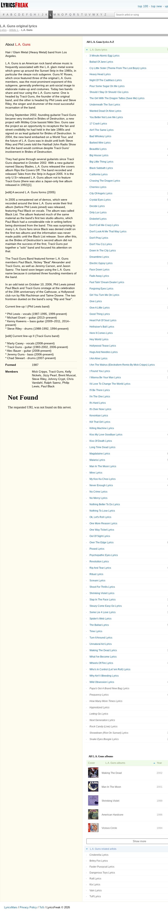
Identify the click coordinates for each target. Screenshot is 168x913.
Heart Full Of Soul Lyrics (103, 320)
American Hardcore (112, 814)
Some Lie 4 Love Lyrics (103, 612)
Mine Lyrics (96, 472)
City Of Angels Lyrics (101, 193)
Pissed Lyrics (97, 548)
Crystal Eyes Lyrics (100, 199)
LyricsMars (10, 907)
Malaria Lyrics (97, 460)
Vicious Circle (109, 828)
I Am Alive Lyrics (98, 358)
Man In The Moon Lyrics (103, 466)
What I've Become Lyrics (103, 656)
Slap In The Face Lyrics (103, 599)
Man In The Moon (111, 786)
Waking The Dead (112, 773)
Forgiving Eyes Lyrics (101, 288)
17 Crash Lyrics (98, 123)
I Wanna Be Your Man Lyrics (105, 377)
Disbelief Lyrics (98, 218)
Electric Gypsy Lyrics (101, 263)
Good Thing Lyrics (100, 314)
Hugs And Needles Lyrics (104, 352)
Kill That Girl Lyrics (100, 421)
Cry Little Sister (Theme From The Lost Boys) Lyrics (118, 68)
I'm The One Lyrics (100, 396)
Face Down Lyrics (99, 269)
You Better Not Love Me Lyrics (106, 117)
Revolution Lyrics (99, 561)
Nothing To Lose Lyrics (102, 510)
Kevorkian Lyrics (99, 415)
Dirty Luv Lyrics (98, 212)
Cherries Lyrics (98, 187)
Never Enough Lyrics (101, 485)
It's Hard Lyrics (98, 402)
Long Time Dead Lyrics (102, 447)
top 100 (143, 6)
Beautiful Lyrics (98, 149)
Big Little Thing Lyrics (101, 161)
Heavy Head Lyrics (100, 74)
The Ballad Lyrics (99, 625)
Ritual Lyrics (96, 574)
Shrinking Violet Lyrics (102, 593)
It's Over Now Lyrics (100, 409)
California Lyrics (99, 174)
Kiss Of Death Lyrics (101, 441)
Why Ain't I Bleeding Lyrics (104, 675)
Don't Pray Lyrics (99, 237)
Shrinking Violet (110, 800)
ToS (41, 907)
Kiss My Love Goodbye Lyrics (106, 434)
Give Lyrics (96, 301)
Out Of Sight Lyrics (100, 536)
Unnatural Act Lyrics (101, 644)
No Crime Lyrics (98, 491)
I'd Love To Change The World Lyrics (110, 383)
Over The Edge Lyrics (102, 542)
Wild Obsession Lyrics (102, 682)
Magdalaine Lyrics (100, 453)
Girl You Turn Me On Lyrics (104, 295)
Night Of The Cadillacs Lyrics (106, 80)
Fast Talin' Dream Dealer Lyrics (107, 282)
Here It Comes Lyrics (101, 333)
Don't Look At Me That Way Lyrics (108, 231)
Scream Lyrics (97, 580)
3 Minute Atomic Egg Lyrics (104, 55)
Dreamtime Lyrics (99, 256)
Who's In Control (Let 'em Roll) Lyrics (110, 669)
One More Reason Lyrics (103, 523)
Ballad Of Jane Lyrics (101, 61)
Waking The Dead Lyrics (103, 650)
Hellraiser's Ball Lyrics (102, 326)
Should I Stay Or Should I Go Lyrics (109, 92)
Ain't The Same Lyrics (102, 130)
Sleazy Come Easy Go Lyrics (106, 606)
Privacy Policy (28, 907)
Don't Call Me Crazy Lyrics (104, 225)
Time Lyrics (96, 631)
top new (156, 6)
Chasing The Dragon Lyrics (105, 180)
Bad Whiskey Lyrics (100, 136)
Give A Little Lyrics (100, 307)
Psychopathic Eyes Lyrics (104, 555)
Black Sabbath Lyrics (101, 168)
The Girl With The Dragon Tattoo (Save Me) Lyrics (117, 98)
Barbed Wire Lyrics (100, 142)
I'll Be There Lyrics (100, 390)
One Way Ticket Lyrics (102, 529)
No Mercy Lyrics (98, 498)
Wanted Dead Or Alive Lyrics (105, 111)
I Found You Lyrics (100, 371)
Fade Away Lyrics (99, 276)
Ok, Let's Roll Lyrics (100, 517)
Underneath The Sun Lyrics (105, 104)
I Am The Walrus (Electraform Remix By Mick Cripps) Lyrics (122, 364)
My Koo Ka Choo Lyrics (103, 479)
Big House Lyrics (99, 155)
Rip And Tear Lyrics (100, 567)
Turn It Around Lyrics (101, 637)
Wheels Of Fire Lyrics (101, 663)
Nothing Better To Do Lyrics (105, 504)
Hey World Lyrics (99, 339)
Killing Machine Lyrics (102, 428)
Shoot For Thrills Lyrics (102, 586)
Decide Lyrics (97, 206)
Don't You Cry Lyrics (101, 244)
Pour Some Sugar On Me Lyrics (107, 86)
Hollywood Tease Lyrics (103, 345)
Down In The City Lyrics (103, 250)
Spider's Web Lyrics (100, 618)
